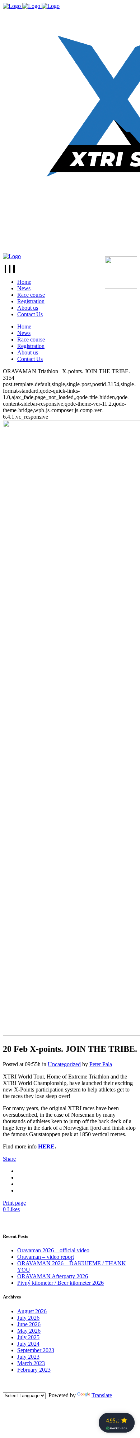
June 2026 (29, 1324)
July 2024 (28, 1344)
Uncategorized (64, 1064)
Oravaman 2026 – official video (53, 1250)
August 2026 (32, 1311)
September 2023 (35, 1350)
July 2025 (28, 1337)
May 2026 (29, 1331)
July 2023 (28, 1357)
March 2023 (31, 1363)
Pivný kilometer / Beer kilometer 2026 (60, 1283)
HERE (46, 1146)
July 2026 (28, 1318)
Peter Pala (100, 1064)
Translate (102, 1395)
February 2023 (34, 1370)
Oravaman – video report (45, 1257)
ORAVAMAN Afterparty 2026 (52, 1276)
